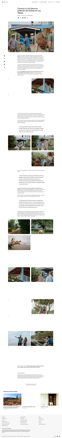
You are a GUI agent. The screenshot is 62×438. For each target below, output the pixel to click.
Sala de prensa (41, 418)
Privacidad (25, 436)
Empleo (40, 421)
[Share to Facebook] (18, 18)
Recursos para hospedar (23, 421)
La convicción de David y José (28, 406)
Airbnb (19, 15)
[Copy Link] (27, 18)
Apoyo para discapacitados (6, 422)
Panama (27, 367)
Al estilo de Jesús (44, 406)
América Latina (32, 365)
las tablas (21, 367)
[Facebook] (59, 436)
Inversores (40, 422)
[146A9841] (31, 36)
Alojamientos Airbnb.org (42, 424)
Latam (24, 367)
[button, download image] (52, 23)
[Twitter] (54, 436)
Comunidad (28, 15)
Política (32, 15)
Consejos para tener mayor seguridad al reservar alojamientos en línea (11, 407)
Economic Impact (39, 365)
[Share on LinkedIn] (23, 18)
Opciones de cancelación (5, 424)
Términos (28, 436)
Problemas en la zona (5, 425)
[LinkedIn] (57, 436)
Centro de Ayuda (4, 418)
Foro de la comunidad (23, 422)
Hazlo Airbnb (22, 418)
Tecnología (31, 367)
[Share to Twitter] (21, 18)
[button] (53, 2)
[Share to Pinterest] (25, 18)
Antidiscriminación (4, 421)
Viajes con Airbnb (36, 367)
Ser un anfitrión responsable (24, 424)
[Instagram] (56, 436)
